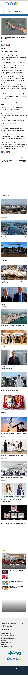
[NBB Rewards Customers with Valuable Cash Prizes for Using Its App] (14, 402)
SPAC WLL (16, 672)
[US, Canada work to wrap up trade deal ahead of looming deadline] (14, 294)
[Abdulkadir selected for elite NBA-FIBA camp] (5, 572)
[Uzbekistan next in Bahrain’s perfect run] (5, 583)
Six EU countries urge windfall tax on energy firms (12, 216)
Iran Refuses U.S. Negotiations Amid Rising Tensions (21, 160)
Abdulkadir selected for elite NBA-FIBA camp (16, 570)
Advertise (17, 2)
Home (9, 2)
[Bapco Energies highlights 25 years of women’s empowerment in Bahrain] (14, 357)
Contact (20, 668)
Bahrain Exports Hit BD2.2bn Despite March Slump (12, 325)
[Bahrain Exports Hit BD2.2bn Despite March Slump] (14, 316)
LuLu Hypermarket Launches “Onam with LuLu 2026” (13, 346)
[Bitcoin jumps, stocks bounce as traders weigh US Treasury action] (14, 272)
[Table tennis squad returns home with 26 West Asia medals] (14, 561)
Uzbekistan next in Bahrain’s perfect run (15, 581)
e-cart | (2, 2)
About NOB (12, 668)
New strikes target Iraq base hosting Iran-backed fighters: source (6, 160)
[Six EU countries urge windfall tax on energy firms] (14, 206)
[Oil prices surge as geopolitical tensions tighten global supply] (14, 424)
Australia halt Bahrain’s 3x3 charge (14, 575)
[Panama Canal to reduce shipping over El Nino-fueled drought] (14, 227)
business (2, 42)
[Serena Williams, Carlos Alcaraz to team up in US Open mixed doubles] (5, 588)
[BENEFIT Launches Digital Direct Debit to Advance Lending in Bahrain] (14, 490)
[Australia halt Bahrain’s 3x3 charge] (5, 577)
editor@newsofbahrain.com (10, 51)
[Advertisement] (14, 177)
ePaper (6, 2)
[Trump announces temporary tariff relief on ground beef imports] (14, 249)
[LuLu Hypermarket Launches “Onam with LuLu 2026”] (14, 337)
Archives (12, 2)
